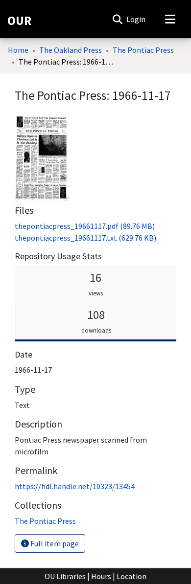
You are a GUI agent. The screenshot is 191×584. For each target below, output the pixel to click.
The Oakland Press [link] (70, 50)
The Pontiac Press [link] (143, 50)
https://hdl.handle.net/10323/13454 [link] (75, 486)
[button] (117, 19)
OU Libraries (65, 576)
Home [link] (18, 50)
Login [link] (136, 19)
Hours (101, 576)
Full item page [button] (54, 543)
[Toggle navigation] (170, 19)
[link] (85, 226)
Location (131, 576)
